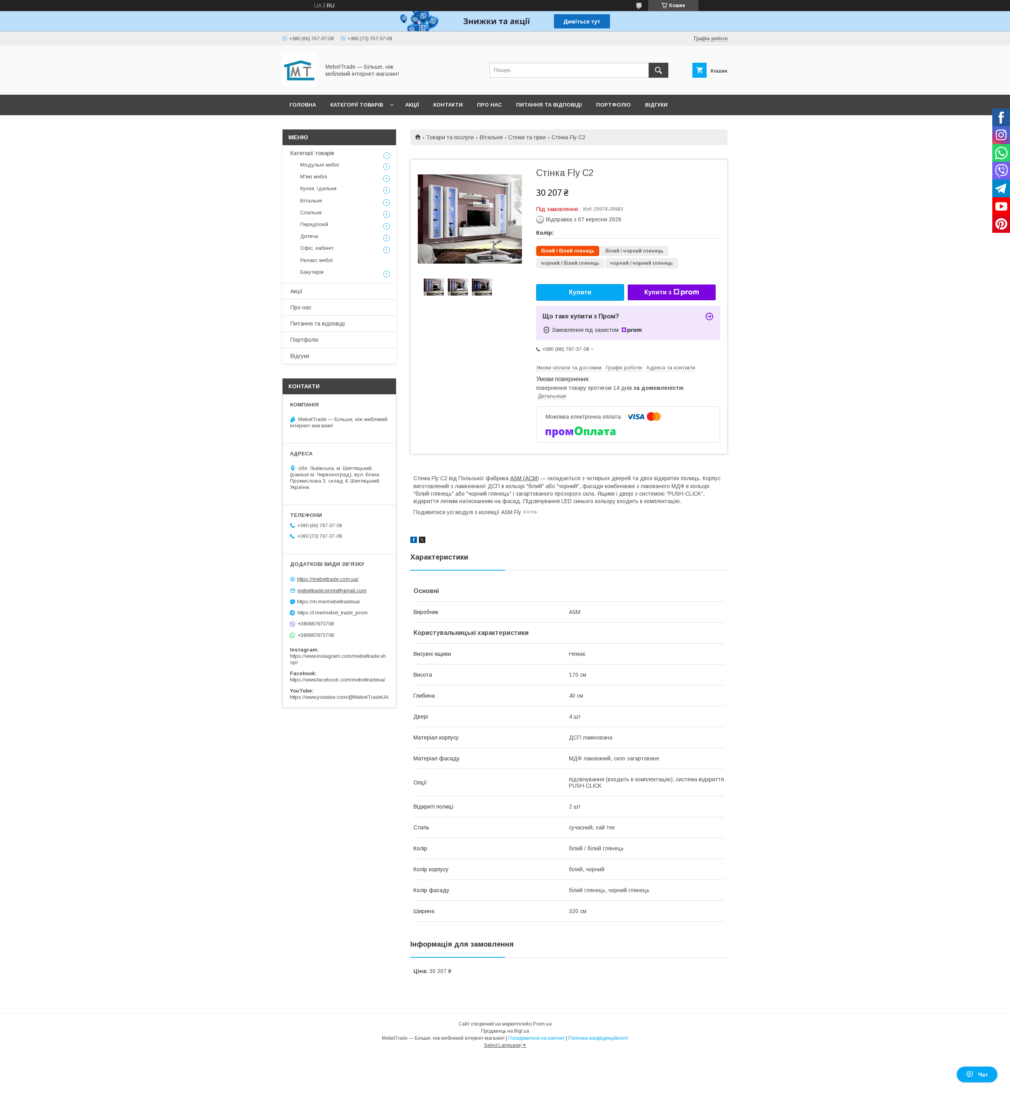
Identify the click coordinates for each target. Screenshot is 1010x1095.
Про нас (489, 105)
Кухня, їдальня (318, 188)
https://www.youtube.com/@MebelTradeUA (339, 697)
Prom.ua (542, 1024)
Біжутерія (312, 272)
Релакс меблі (316, 260)
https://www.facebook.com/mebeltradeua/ (337, 680)
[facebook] (413, 541)
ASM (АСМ (523, 478)
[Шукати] (658, 70)
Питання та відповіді (549, 105)
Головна (303, 105)
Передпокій (314, 224)
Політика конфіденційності (598, 1038)
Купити (580, 292)
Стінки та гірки (527, 137)
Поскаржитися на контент (536, 1038)
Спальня (311, 212)
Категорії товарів (356, 105)
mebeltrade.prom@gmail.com (332, 590)
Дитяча (309, 236)
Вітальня (491, 137)
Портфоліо (613, 105)
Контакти (448, 105)
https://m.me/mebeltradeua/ (328, 602)
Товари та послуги (450, 137)
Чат (983, 1074)
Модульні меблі (319, 165)
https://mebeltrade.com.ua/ (328, 579)
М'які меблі (313, 177)
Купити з (657, 292)
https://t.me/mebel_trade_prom (332, 613)
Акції (412, 105)
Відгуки (656, 105)
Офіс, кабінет (316, 248)
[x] (422, 541)
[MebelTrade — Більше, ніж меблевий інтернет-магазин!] (299, 84)
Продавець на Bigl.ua (505, 1031)
